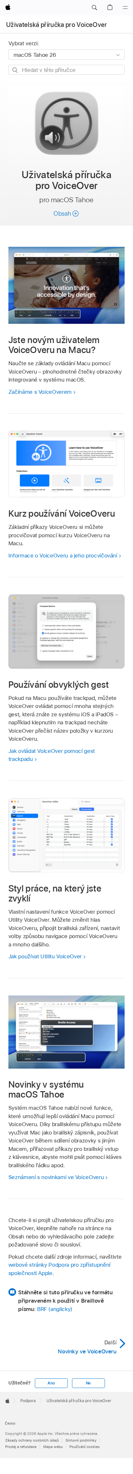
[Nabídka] (125, 7)
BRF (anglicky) (54, 1309)
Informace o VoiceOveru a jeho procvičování (62, 555)
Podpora (28, 1401)
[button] (94, 7)
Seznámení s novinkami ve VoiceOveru (56, 1177)
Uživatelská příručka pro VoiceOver (56, 25)
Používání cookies (84, 1446)
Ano (51, 1383)
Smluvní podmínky (81, 1440)
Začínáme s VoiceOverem (40, 392)
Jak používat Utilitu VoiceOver (45, 956)
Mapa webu (53, 1446)
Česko (10, 1423)
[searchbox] (66, 70)
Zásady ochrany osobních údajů (32, 1440)
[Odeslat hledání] (15, 70)
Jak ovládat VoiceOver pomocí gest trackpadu (51, 755)
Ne (88, 1383)
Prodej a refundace (20, 1446)
